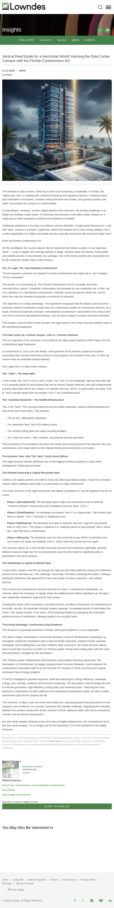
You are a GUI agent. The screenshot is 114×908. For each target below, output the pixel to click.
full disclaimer (56, 741)
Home (5, 879)
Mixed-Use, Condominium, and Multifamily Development (33, 785)
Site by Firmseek (25, 883)
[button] (107, 30)
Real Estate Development (16, 794)
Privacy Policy (88, 879)
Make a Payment (37, 879)
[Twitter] (82, 900)
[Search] (100, 7)
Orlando (26, 772)
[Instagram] (91, 900)
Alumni (54, 879)
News (75, 40)
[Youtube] (101, 900)
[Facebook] (74, 900)
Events (90, 40)
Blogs (62, 40)
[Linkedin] (110, 900)
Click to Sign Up (57, 806)
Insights (46, 40)
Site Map (6, 883)
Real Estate (8, 790)
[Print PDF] (100, 30)
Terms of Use (69, 879)
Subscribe (18, 879)
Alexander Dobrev (32, 766)
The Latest (26, 40)
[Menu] (108, 7)
